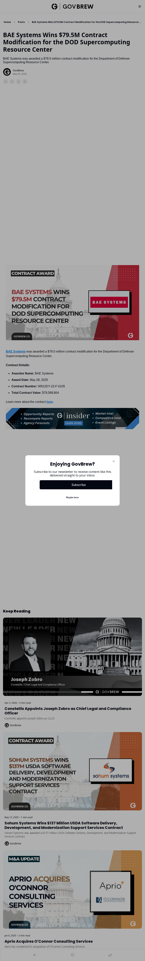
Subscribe (79, 485)
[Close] (113, 461)
